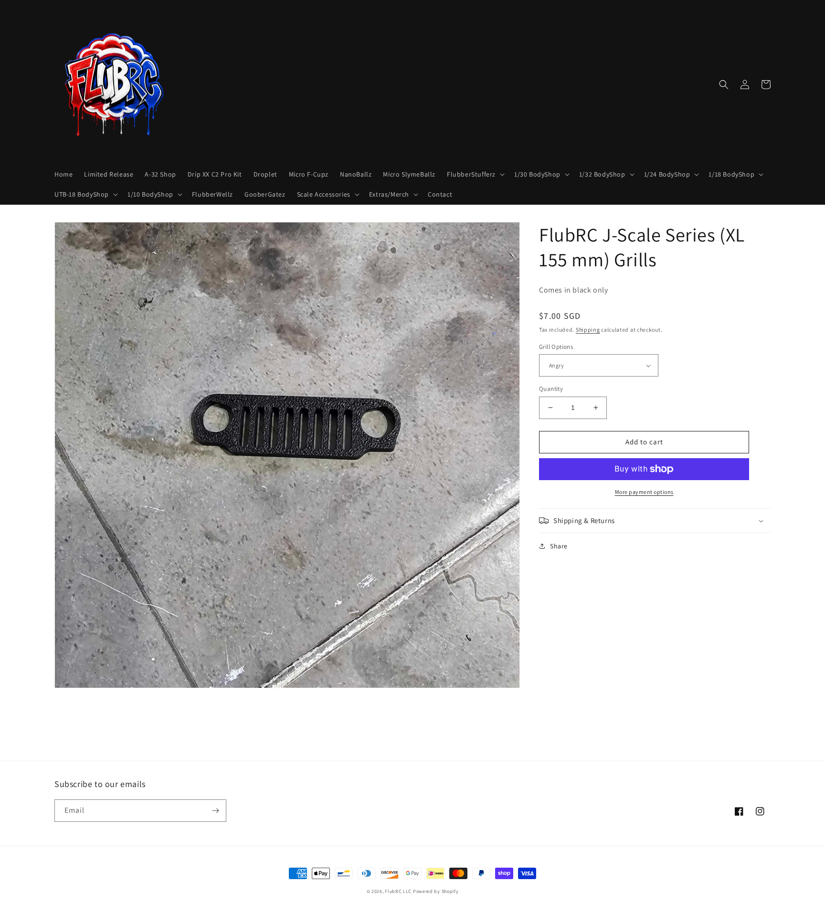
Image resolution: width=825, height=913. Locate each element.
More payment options (644, 491)
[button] (474, 174)
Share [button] (559, 546)
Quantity (551, 389)
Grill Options (556, 347)
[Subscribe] (215, 810)
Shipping (588, 329)
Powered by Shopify (436, 891)
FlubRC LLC (398, 891)
